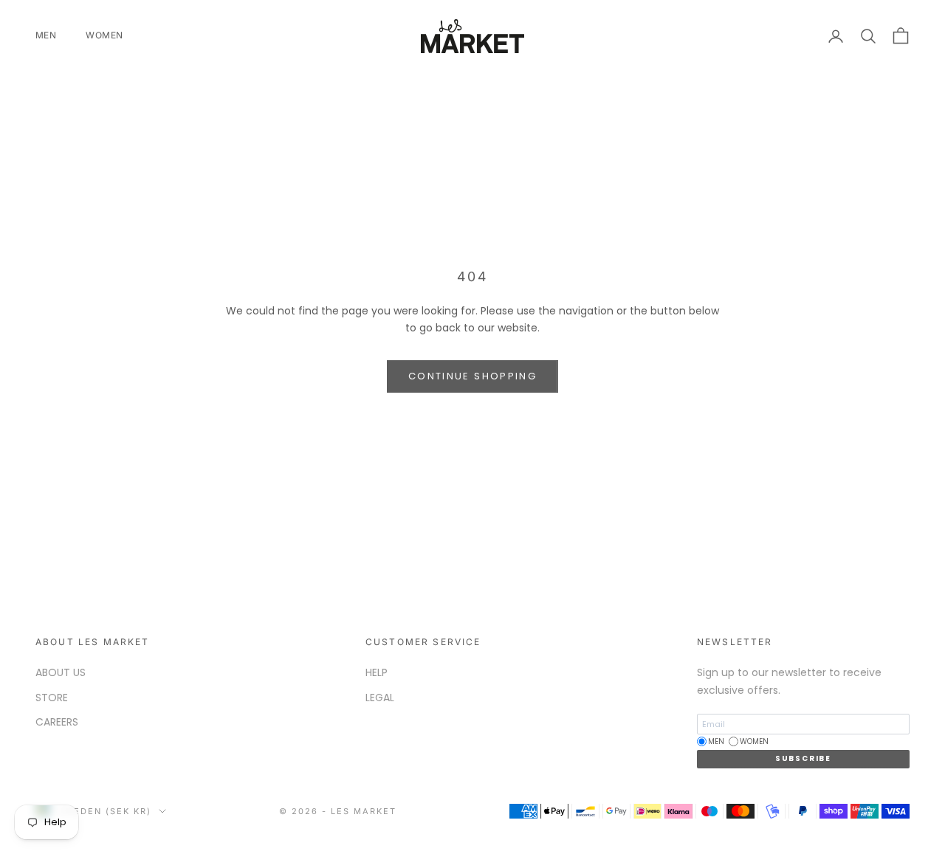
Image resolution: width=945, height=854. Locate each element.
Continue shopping (472, 376)
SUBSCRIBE (803, 758)
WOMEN (104, 35)
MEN (45, 35)
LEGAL (379, 697)
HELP (376, 672)
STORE (51, 697)
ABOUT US (60, 672)
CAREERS (56, 721)
